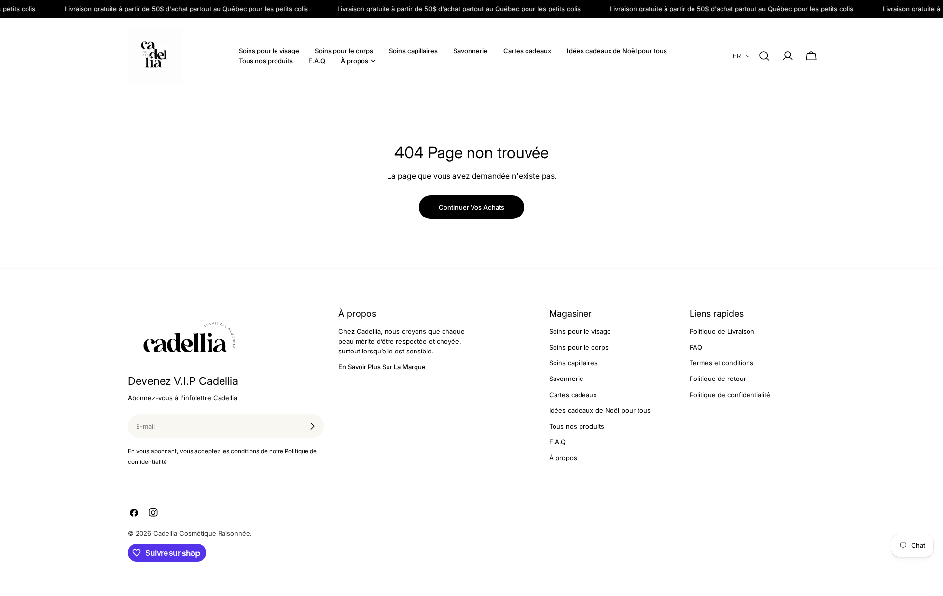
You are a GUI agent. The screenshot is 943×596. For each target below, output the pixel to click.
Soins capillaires (573, 363)
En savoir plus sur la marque (382, 367)
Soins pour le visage (580, 331)
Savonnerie (566, 378)
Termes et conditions (721, 363)
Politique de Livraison (722, 331)
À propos (563, 457)
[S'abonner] (312, 426)
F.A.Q (557, 442)
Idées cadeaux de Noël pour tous (600, 410)
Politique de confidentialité (730, 395)
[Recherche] (764, 56)
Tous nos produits (576, 426)
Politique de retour (718, 378)
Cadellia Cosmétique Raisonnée (201, 533)
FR (737, 56)
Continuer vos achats (471, 207)
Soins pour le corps (579, 347)
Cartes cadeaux (573, 395)
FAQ (696, 347)
